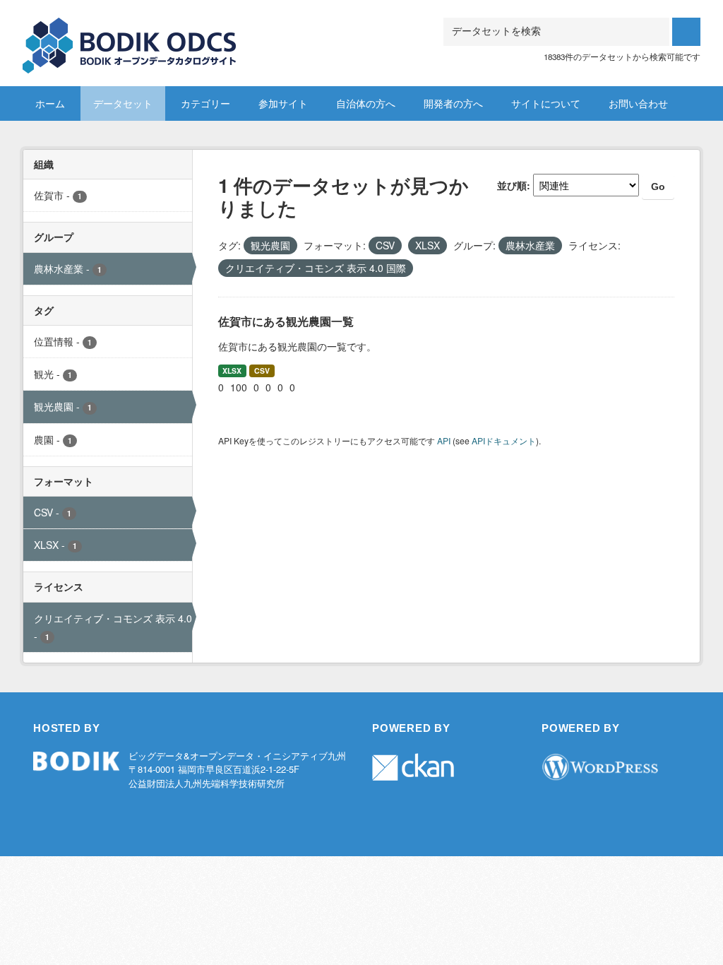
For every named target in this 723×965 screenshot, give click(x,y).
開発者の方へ (453, 103)
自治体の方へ (365, 103)
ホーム (50, 103)
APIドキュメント (504, 440)
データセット (123, 103)
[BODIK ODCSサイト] (130, 34)
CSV (262, 370)
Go (658, 186)
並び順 (512, 185)
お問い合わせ (638, 103)
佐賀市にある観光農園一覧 (286, 321)
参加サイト (283, 103)
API (443, 440)
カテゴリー (205, 103)
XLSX (231, 370)
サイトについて (545, 103)
